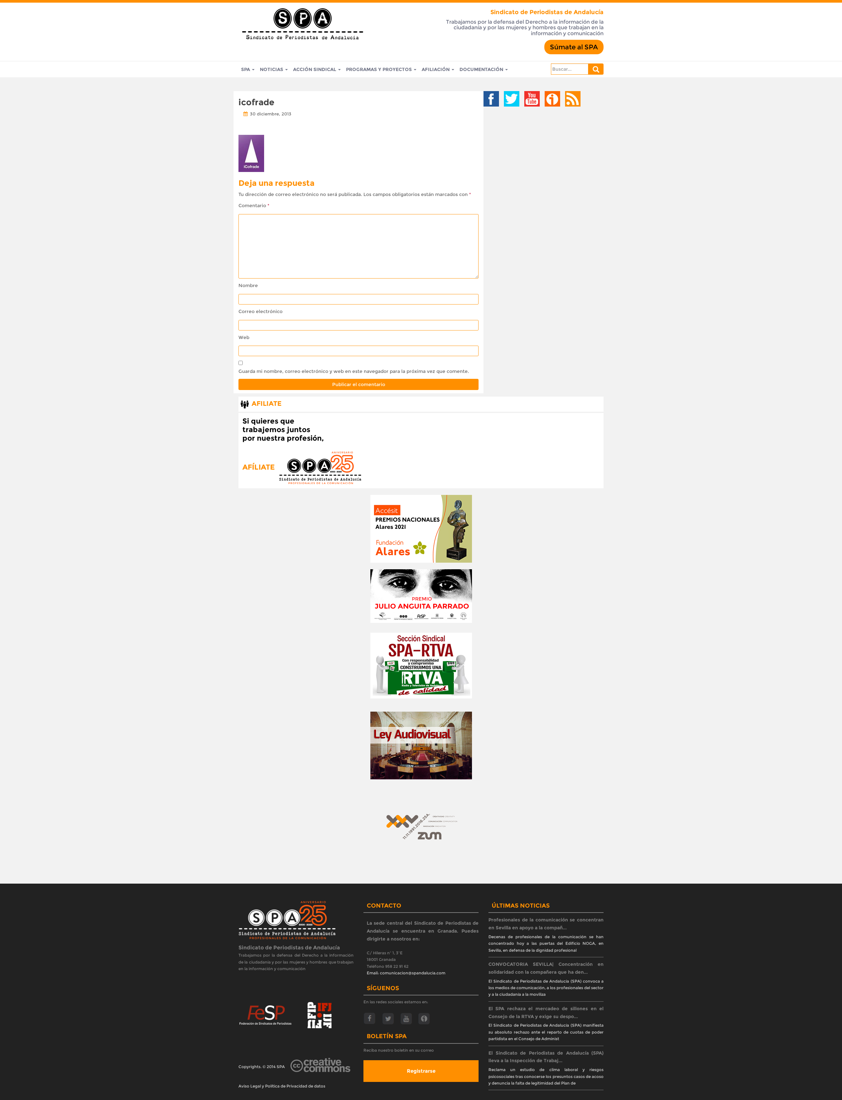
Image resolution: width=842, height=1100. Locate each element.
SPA (246, 69)
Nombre (248, 285)
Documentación (482, 69)
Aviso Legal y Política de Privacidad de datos (281, 1086)
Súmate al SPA (574, 47)
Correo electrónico (260, 311)
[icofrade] (251, 152)
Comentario (253, 205)
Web (243, 337)
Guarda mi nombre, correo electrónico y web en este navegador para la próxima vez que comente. (353, 371)
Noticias (272, 69)
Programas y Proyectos (379, 69)
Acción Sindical (315, 69)
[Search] (596, 69)
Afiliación (436, 69)
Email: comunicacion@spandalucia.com (406, 972)
